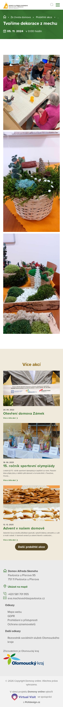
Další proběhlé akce (31, 547)
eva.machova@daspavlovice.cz (26, 598)
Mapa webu (15, 612)
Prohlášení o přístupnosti (22, 620)
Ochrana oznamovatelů (21, 624)
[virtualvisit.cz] (23, 696)
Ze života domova (21, 17)
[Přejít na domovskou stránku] (15, 5)
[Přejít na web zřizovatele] (31, 659)
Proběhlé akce (44, 17)
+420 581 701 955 (18, 594)
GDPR (11, 616)
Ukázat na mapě (17, 586)
